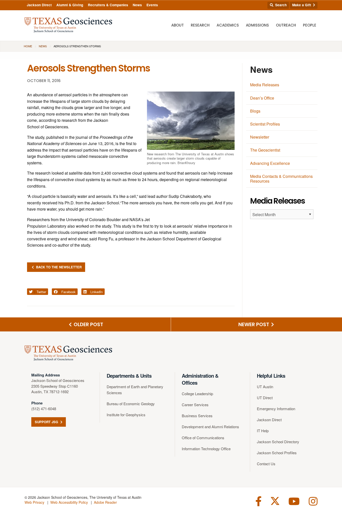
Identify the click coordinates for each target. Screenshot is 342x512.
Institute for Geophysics (126, 414)
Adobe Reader (105, 502)
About (177, 25)
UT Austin (265, 386)
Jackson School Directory (278, 441)
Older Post (87, 324)
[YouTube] (294, 500)
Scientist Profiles (265, 124)
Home (28, 46)
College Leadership (197, 393)
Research (200, 25)
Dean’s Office (262, 98)
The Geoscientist (265, 150)
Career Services (195, 404)
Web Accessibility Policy (69, 502)
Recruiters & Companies (108, 5)
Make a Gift (302, 5)
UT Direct (265, 397)
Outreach (286, 25)
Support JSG (47, 421)
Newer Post (254, 324)
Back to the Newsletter (58, 267)
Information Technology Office (206, 448)
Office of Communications (203, 437)
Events (152, 5)
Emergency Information (276, 408)
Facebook (68, 291)
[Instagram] (313, 500)
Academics (228, 25)
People (309, 25)
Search (280, 5)
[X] (275, 500)
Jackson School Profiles (277, 452)
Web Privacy (34, 502)
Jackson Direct (39, 5)
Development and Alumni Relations (210, 426)
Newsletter (259, 137)
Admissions (257, 25)
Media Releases (264, 85)
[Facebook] (258, 500)
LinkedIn (96, 291)
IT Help (263, 430)
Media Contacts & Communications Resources (281, 178)
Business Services (197, 415)
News (137, 5)
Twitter (41, 291)
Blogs (255, 111)
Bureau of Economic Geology (131, 403)
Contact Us (266, 463)
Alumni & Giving (69, 5)
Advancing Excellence (270, 163)
